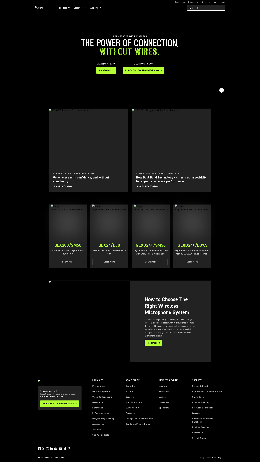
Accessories (98, 424)
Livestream (164, 402)
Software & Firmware (202, 407)
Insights (163, 386)
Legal (220, 458)
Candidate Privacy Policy (138, 424)
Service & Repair (200, 386)
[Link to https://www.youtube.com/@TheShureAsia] (60, 449)
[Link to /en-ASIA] (43, 7)
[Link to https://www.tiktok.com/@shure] (65, 448)
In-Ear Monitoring (101, 413)
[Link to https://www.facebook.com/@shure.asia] (39, 448)
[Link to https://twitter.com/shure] (43, 448)
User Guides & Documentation (207, 391)
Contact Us (197, 432)
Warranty (197, 413)
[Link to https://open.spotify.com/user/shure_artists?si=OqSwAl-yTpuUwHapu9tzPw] (55, 448)
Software (97, 429)
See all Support (200, 438)
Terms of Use (211, 458)
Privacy (201, 458)
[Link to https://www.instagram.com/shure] (47, 448)
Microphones (98, 386)
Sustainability (132, 407)
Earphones (97, 407)
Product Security (200, 427)
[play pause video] (221, 90)
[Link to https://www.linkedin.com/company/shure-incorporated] (51, 448)
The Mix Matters (134, 402)
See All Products (100, 435)
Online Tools (198, 397)
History (129, 391)
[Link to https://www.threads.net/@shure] (69, 448)
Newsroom (164, 391)
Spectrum (164, 407)
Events (162, 397)
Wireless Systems (101, 391)
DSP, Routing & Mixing (103, 418)
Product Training (200, 402)
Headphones (98, 402)
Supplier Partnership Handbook (207, 420)
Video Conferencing (102, 397)
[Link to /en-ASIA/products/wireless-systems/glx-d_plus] (171, 150)
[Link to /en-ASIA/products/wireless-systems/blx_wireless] (88, 150)
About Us (130, 386)
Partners (130, 413)
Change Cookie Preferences (139, 418)
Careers (130, 397)
